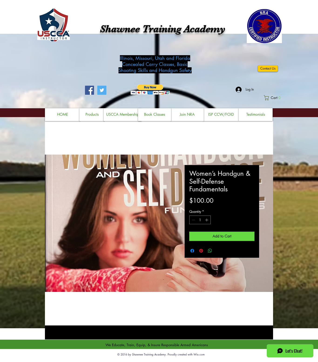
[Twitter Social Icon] (101, 90)
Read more (159, 316)
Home (63, 137)
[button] (150, 89)
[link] (273, 97)
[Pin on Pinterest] (201, 251)
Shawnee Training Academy (162, 29)
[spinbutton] (200, 220)
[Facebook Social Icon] (89, 90)
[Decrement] (193, 220)
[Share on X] (219, 251)
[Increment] (207, 220)
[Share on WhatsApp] (210, 251)
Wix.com (199, 354)
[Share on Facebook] (192, 251)
